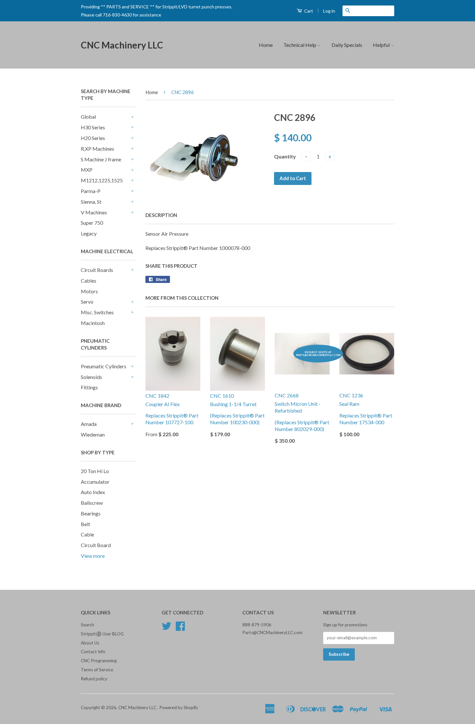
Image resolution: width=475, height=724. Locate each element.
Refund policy (94, 678)
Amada (89, 424)
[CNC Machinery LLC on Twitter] (166, 628)
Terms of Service (97, 669)
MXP (86, 170)
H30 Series (93, 127)
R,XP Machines (97, 149)
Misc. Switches (97, 312)
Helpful (382, 45)
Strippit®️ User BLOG (102, 633)
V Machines (94, 212)
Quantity (285, 156)
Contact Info (93, 651)
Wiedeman (93, 434)
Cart (308, 11)
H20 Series (93, 138)
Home (266, 45)
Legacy (89, 233)
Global (88, 116)
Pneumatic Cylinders (103, 366)
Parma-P (90, 191)
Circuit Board (96, 545)
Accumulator (95, 482)
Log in (329, 11)
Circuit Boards (97, 270)
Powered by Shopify (178, 707)
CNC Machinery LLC (122, 44)
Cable (87, 534)
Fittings (89, 387)
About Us (90, 642)
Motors (89, 291)
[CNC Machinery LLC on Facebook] (180, 628)
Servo (87, 301)
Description (161, 215)
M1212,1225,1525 (102, 180)
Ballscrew (92, 503)
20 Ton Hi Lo (95, 471)
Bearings (90, 513)
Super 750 (92, 223)
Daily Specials (347, 45)
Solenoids (91, 377)
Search (87, 624)
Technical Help (300, 45)
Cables (88, 280)
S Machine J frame (101, 159)
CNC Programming (99, 660)
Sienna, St (91, 202)
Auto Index (93, 492)
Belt (85, 524)
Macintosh (93, 323)
